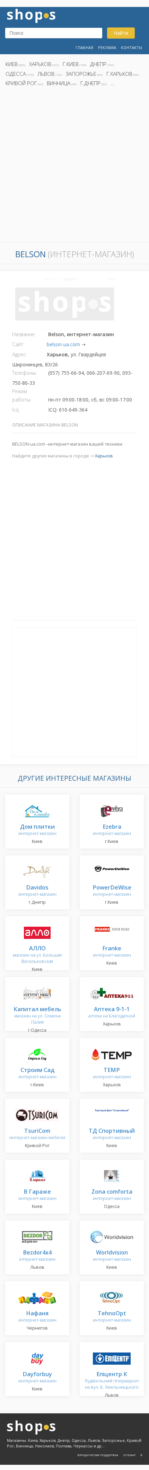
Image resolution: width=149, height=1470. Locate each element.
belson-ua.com (63, 344)
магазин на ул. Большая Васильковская (37, 955)
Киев (12, 63)
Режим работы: (21, 395)
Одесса (16, 73)
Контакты (131, 47)
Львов (45, 73)
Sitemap (129, 1455)
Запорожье (81, 73)
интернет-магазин (37, 830)
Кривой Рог (21, 83)
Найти (121, 33)
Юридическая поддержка (97, 1455)
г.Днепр (90, 83)
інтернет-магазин (37, 1256)
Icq (15, 409)
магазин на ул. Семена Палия (37, 1016)
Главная (84, 47)
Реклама (107, 47)
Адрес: (19, 354)
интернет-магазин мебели (37, 1134)
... (113, 83)
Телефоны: (24, 372)
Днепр (98, 63)
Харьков (40, 63)
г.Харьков (119, 73)
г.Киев (71, 63)
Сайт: (18, 344)
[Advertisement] (74, 166)
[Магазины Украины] (31, 15)
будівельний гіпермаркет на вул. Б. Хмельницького (112, 1381)
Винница (58, 83)
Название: (24, 334)
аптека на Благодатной (111, 1013)
